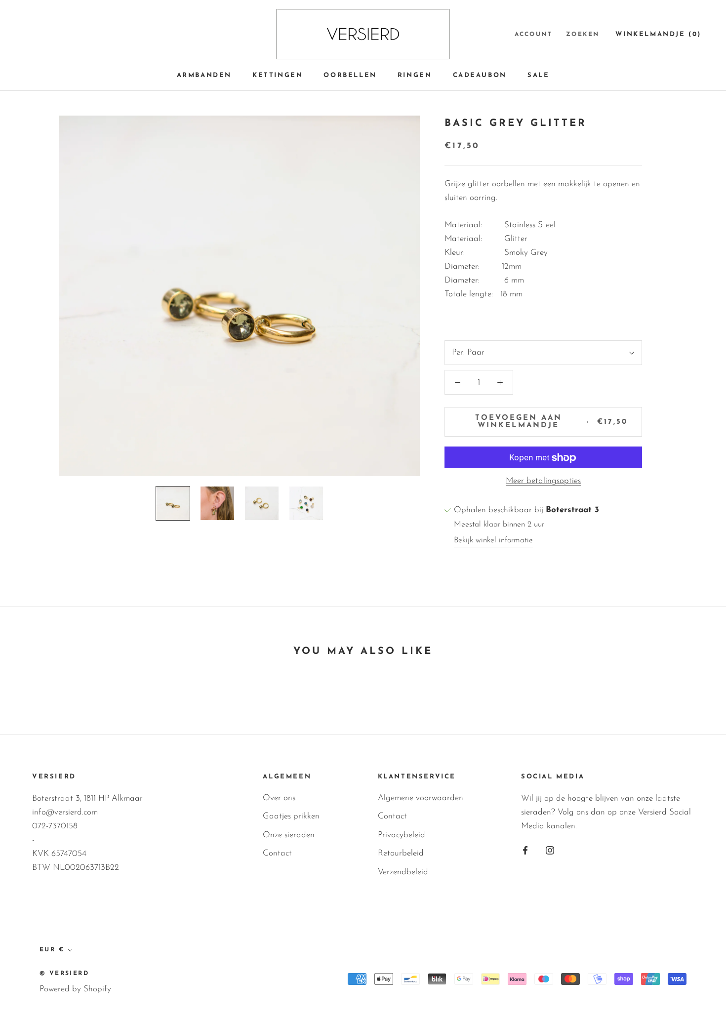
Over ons (279, 798)
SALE (538, 75)
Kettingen (277, 75)
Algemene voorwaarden (420, 798)
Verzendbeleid (403, 872)
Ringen (415, 75)
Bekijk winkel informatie (493, 540)
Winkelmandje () (658, 34)
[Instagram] (550, 850)
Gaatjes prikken (291, 816)
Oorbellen (349, 75)
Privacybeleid (401, 835)
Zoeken (582, 35)
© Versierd (64, 973)
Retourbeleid (401, 853)
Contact (277, 853)
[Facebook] (525, 850)
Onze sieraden (289, 835)
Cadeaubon (480, 75)
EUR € (52, 950)
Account (533, 35)
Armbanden (204, 75)
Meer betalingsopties (543, 481)
